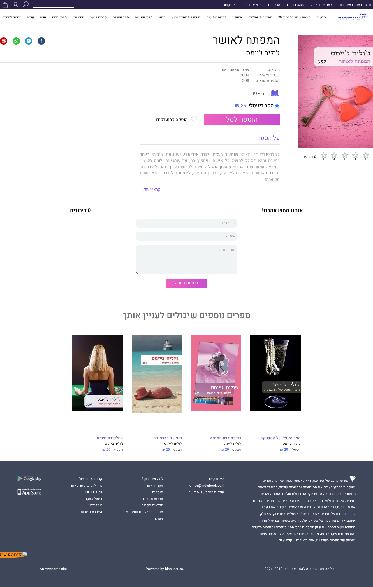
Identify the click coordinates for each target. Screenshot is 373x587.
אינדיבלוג (95, 505)
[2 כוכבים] (334, 155)
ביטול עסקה (93, 499)
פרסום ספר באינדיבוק (355, 5)
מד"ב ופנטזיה (143, 17)
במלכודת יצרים (110, 438)
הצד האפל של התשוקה (280, 438)
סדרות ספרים (153, 499)
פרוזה (162, 17)
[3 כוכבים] (345, 155)
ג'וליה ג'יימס (263, 53)
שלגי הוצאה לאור (235, 70)
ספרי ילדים (59, 17)
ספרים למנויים (11, 17)
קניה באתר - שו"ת (89, 478)
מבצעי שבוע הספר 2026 (294, 17)
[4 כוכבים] (355, 155)
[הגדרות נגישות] (13, 555)
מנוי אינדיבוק (252, 5)
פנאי (43, 17)
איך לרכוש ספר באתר (86, 485)
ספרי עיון (78, 17)
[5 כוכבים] (366, 155)
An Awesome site (53, 569)
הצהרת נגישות (91, 512)
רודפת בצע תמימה (225, 438)
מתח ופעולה (121, 17)
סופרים (157, 492)
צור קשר (229, 5)
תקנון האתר (154, 485)
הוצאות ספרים (152, 505)
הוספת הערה (186, 283)
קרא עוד (286, 540)
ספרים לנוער (98, 17)
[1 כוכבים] (323, 155)
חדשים (321, 17)
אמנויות (237, 17)
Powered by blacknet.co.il (166, 569)
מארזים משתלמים (260, 17)
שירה (30, 17)
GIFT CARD (295, 5)
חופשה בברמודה (167, 438)
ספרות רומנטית (216, 17)
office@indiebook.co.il (206, 485)
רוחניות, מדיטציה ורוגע (186, 17)
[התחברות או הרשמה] (15, 5)
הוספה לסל (242, 119)
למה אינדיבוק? (321, 5)
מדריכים (274, 5)
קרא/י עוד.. (151, 190)
